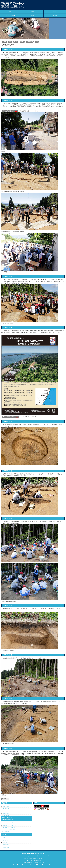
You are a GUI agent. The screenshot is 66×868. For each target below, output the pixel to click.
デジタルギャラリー (11, 15)
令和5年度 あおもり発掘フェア (9, 827)
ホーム (10, 11)
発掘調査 (33, 11)
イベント (55, 11)
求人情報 (55, 15)
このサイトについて (22, 856)
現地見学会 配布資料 (9, 111)
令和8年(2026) (6, 806)
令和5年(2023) (6, 813)
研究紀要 (5, 842)
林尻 (37, 41)
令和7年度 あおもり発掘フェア (9, 823)
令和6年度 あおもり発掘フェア (9, 825)
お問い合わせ (38, 856)
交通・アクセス (31, 856)
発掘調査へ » (5, 798)
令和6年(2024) (6, 811)
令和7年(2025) (6, 808)
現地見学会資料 (6, 847)
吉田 (10, 41)
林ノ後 (16, 41)
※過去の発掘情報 (5, 815)
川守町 (4, 41)
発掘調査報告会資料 (7, 844)
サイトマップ (46, 856)
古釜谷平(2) (30, 41)
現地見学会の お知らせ (9, 416)
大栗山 (22, 41)
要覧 (4, 837)
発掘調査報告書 (6, 840)
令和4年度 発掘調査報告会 (9, 830)
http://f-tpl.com (50, 864)
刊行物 (32, 15)
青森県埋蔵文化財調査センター (33, 853)
